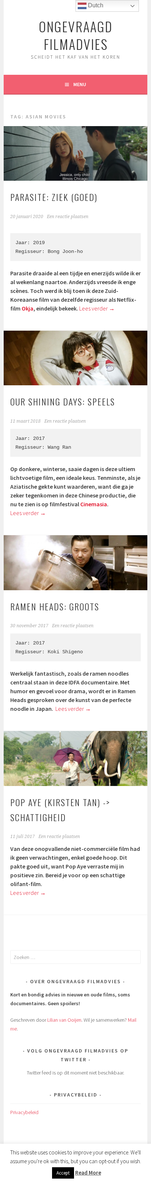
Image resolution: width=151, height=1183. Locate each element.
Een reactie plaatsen (67, 216)
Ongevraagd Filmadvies (76, 35)
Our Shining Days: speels (62, 401)
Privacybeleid (24, 1112)
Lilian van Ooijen (64, 1020)
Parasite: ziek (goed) (53, 196)
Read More (88, 1172)
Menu (79, 84)
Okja (27, 308)
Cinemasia (93, 504)
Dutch (94, 5)
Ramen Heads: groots (54, 606)
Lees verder (97, 308)
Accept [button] (63, 1173)
